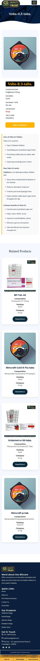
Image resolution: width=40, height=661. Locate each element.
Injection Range (7, 620)
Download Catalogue (20, 652)
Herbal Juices (6, 627)
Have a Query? (20, 125)
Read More (20, 319)
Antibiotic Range (7, 613)
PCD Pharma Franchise (9, 598)
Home (4, 591)
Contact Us (5, 602)
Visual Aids (5, 605)
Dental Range (6, 616)
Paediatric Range (7, 623)
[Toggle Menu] (34, 2)
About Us (5, 595)
